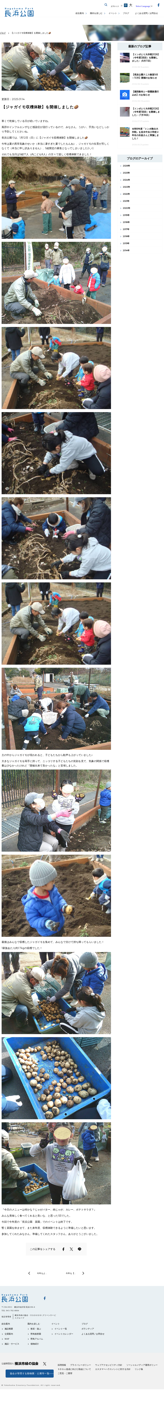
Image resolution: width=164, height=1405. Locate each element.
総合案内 (80, 13)
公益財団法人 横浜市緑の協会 (20, 1363)
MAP (7, 1339)
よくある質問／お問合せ (146, 13)
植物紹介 (35, 1344)
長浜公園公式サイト (19, 12)
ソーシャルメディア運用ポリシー (142, 1365)
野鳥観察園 (36, 1334)
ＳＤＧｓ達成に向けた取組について (74, 1369)
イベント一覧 (60, 1329)
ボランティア (88, 1329)
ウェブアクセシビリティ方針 (108, 1365)
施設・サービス (12, 1344)
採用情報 (62, 1365)
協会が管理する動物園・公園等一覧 (29, 1373)
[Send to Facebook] (63, 1249)
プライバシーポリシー (80, 1365)
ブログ (126, 13)
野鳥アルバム (37, 1339)
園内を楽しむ (96, 13)
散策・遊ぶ (36, 1329)
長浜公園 (20, 1298)
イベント (113, 13)
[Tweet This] (71, 1249)
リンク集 (139, 1369)
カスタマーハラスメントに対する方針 (113, 1369)
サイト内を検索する (106, 4)
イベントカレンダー (63, 1334)
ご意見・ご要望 (65, 1373)
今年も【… (71, 1273)
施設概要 (9, 1329)
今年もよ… (42, 1273)
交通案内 (9, 1334)
